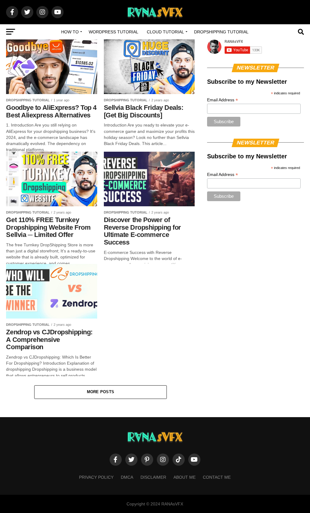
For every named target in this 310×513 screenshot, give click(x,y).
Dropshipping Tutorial (221, 31)
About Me (184, 477)
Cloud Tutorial (165, 31)
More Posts (100, 392)
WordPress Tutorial (113, 31)
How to (70, 31)
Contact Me (217, 477)
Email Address (222, 100)
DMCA (127, 477)
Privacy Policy (96, 477)
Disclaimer (153, 477)
